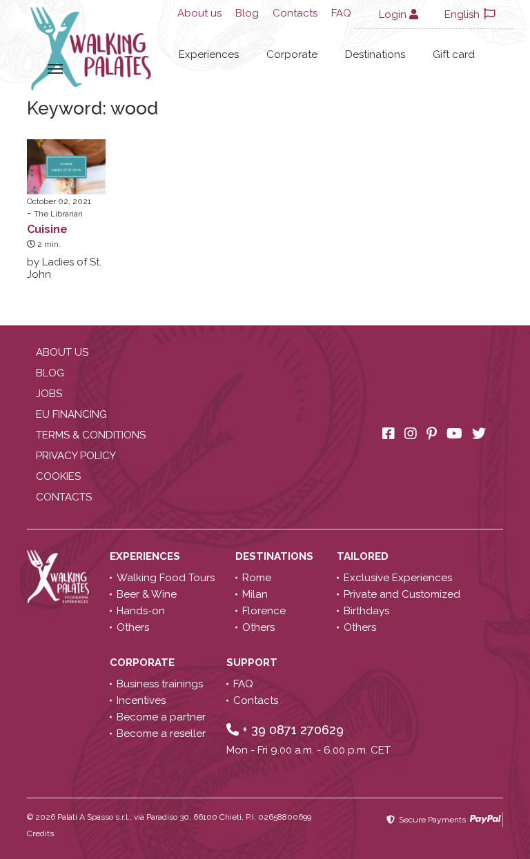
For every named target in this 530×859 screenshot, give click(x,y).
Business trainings (160, 684)
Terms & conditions (91, 435)
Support (253, 662)
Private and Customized (402, 594)
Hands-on (141, 611)
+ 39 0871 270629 (291, 729)
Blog (247, 13)
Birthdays (366, 611)
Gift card (454, 54)
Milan (255, 594)
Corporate (291, 54)
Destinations (375, 54)
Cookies (58, 476)
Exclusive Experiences (398, 578)
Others (133, 627)
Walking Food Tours (166, 578)
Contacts (295, 13)
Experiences (209, 54)
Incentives (141, 700)
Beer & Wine (147, 594)
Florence (264, 611)
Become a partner (161, 717)
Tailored (364, 556)
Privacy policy (76, 455)
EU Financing (71, 414)
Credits (40, 833)
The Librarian (58, 214)
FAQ (341, 13)
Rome (256, 578)
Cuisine (47, 229)
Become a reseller (161, 733)
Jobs (49, 393)
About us (199, 13)
